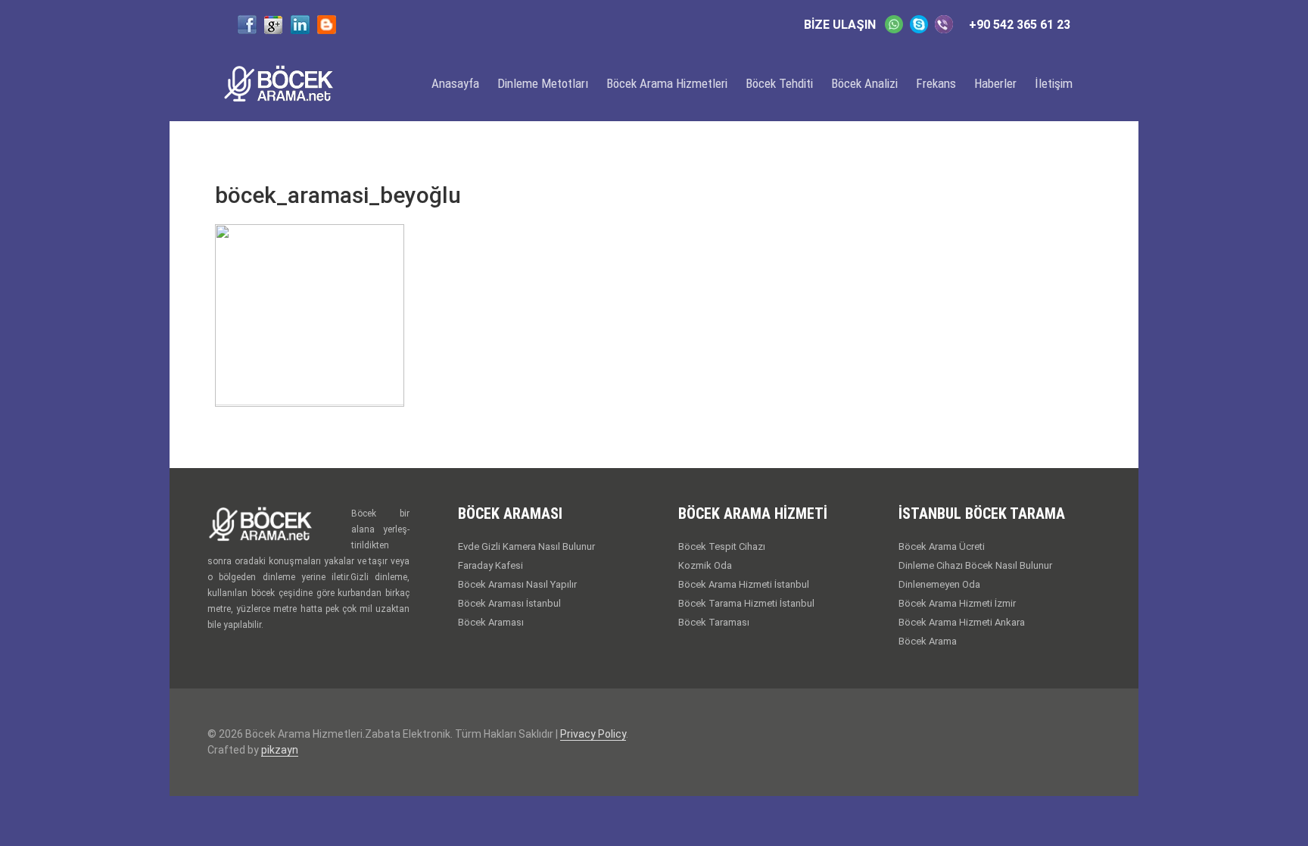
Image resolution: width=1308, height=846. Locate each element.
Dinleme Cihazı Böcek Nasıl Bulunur (975, 565)
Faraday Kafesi (490, 565)
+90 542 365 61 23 (1019, 24)
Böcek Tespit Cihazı (721, 546)
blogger (326, 24)
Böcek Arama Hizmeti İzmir (957, 603)
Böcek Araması (491, 622)
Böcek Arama (927, 641)
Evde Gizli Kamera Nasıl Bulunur (526, 546)
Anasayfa (455, 83)
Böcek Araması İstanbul (509, 603)
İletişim (1054, 83)
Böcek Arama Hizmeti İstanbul (743, 584)
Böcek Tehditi (779, 83)
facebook (247, 24)
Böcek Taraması (713, 622)
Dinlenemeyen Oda (939, 584)
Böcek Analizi (864, 83)
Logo (291, 83)
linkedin (300, 24)
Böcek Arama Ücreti (941, 546)
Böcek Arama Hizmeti (279, 527)
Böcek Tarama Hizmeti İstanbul (746, 603)
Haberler (995, 83)
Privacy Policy (593, 734)
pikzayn (279, 750)
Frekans (936, 83)
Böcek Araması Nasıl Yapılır (517, 584)
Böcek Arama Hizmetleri (666, 83)
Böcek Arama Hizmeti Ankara (961, 622)
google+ (273, 24)
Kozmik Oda (705, 565)
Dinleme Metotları (542, 83)
